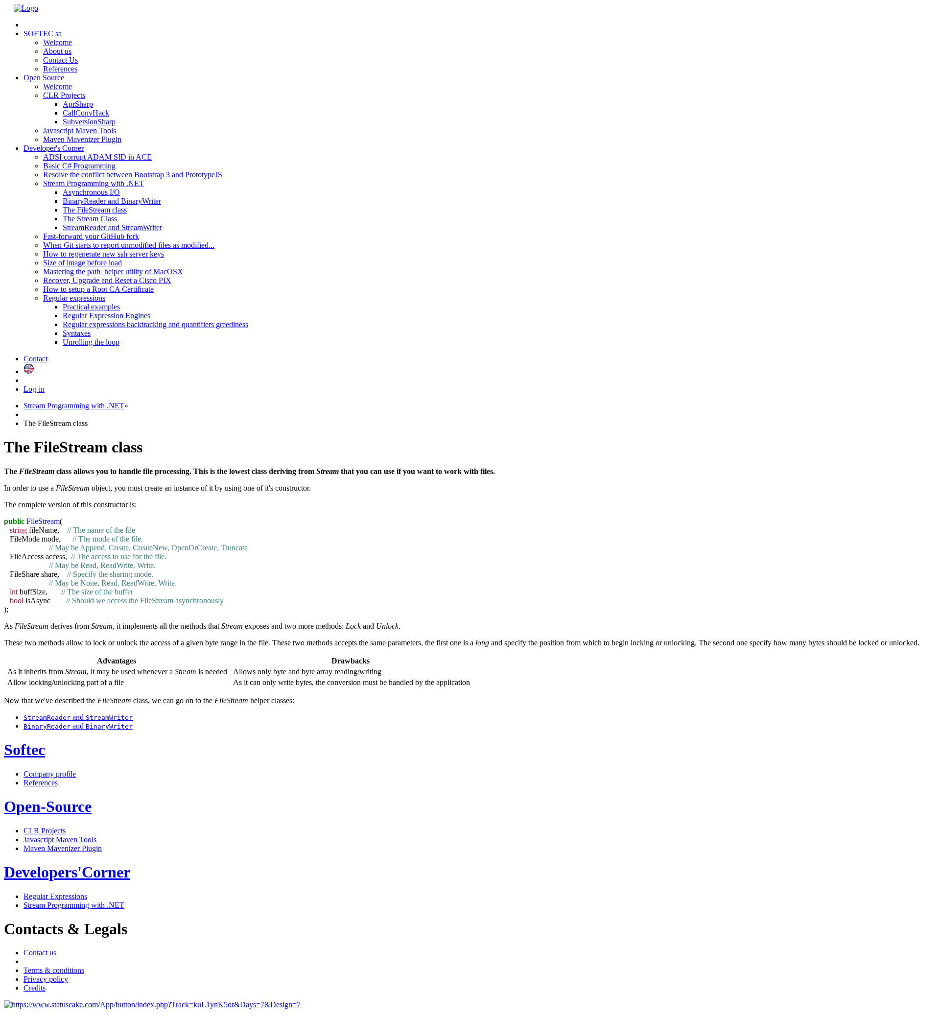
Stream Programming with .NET (74, 406)
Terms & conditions (54, 970)
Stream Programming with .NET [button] (93, 183)
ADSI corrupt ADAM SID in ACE (97, 157)
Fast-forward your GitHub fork (91, 236)
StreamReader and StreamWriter (112, 227)
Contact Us (60, 60)
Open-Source (48, 806)
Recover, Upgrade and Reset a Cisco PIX (107, 280)
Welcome (57, 42)
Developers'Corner (67, 872)
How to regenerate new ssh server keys (103, 254)
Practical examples (91, 307)
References (60, 69)
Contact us (40, 952)
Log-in (34, 389)
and (78, 717)
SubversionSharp (89, 122)
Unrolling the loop (91, 342)
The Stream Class (90, 218)
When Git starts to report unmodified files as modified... (128, 245)
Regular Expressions (55, 896)
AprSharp (78, 104)
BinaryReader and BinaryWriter (112, 201)
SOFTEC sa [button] (43, 33)
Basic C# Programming (79, 166)
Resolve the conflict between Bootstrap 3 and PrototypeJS (132, 174)
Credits (35, 988)
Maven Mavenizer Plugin (82, 139)
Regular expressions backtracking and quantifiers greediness (155, 324)
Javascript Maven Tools (79, 130)
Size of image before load (82, 263)
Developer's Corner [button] (54, 148)
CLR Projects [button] (64, 95)
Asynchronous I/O (91, 192)
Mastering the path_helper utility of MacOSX (113, 271)
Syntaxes (77, 333)
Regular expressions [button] (74, 298)
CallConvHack (86, 113)
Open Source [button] (44, 77)
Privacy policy (46, 979)
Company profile (50, 774)
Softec (24, 749)
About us (57, 51)
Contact (35, 359)
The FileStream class (95, 210)
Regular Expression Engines (106, 315)
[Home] (26, 8)
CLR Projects (45, 831)
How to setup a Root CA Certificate (98, 289)
